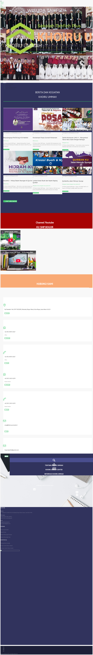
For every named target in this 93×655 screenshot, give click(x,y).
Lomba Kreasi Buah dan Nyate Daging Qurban (45, 181)
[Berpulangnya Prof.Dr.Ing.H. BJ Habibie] (21, 130)
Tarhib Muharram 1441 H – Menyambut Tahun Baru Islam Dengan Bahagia (75, 138)
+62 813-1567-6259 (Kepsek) (6, 518)
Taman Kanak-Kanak (4, 530)
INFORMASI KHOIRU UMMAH (54, 474)
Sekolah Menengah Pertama (6, 534)
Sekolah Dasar (3, 532)
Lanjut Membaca (6, 149)
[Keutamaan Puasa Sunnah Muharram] (51, 130)
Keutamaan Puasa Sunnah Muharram (45, 138)
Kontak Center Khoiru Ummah (7, 545)
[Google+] (3, 649)
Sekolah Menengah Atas (5, 537)
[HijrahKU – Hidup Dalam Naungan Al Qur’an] (21, 173)
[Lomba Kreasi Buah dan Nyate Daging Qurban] (51, 173)
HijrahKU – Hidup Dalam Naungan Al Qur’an (17, 181)
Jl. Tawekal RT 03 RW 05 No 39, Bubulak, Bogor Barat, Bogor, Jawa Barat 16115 (16, 512)
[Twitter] (3, 648)
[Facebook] (3, 646)
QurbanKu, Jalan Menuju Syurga (72, 181)
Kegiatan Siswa (66, 142)
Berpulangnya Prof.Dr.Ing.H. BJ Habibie (15, 138)
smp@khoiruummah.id (5, 522)
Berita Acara (6, 140)
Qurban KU (48, 185)
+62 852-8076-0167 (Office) (6, 516)
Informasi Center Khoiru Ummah (7, 548)
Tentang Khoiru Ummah (5, 543)
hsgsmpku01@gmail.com (5, 523)
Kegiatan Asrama (37, 185)
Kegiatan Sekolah (66, 184)
